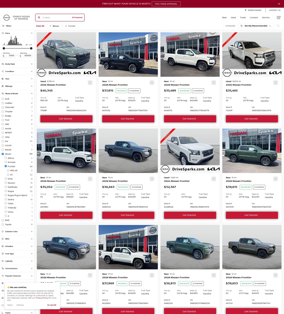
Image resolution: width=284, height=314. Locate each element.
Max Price (23, 53)
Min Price (6, 53)
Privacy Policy (42, 298)
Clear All (40, 26)
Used (233, 17)
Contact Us (274, 10)
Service (266, 17)
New (224, 17)
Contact (254, 17)
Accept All (51, 305)
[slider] (3, 48)
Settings (20, 305)
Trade (243, 17)
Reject (10, 305)
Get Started (65, 119)
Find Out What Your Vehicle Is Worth (139, 4)
